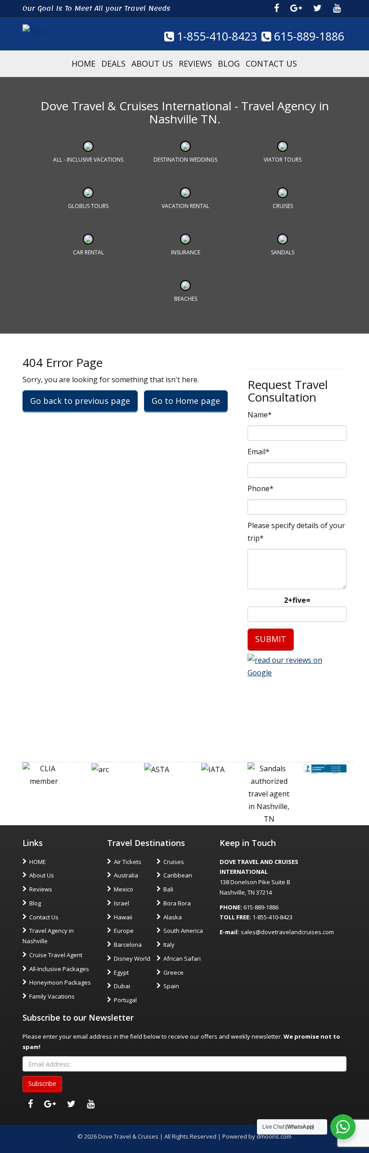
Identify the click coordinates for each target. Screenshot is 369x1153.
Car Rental (88, 252)
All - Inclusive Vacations (88, 159)
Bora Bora (177, 903)
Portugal (125, 1000)
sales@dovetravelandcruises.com (287, 932)
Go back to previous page (80, 400)
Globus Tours (88, 206)
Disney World (132, 958)
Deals (113, 63)
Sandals (282, 252)
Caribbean (177, 875)
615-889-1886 (307, 36)
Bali (168, 889)
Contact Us (271, 63)
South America (183, 931)
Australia (126, 875)
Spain (171, 986)
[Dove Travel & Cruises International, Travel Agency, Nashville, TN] (325, 768)
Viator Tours (283, 159)
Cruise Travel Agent (55, 955)
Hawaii (123, 917)
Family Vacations (52, 996)
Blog (229, 63)
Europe (124, 931)
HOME (83, 63)
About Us (152, 63)
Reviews (195, 63)
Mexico (123, 889)
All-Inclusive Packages (59, 969)
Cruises (283, 206)
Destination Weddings (185, 159)
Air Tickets (127, 862)
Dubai (122, 986)
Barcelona (128, 944)
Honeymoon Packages (60, 982)
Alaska (172, 917)
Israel (121, 903)
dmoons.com (274, 1136)
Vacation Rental (185, 206)
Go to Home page (186, 400)
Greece (173, 972)
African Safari (182, 958)
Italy (169, 944)
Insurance (185, 252)
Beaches (185, 299)
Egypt (121, 972)
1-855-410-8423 (215, 36)
